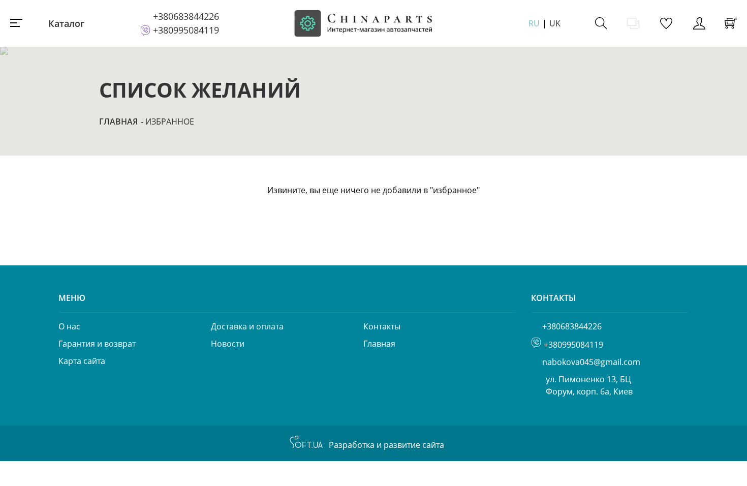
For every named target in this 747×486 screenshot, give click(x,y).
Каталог (66, 23)
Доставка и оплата (247, 326)
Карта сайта (81, 361)
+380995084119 (186, 30)
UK (555, 23)
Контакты (381, 326)
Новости (227, 343)
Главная (118, 121)
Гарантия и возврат (97, 343)
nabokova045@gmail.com (591, 362)
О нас (69, 326)
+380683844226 (186, 16)
